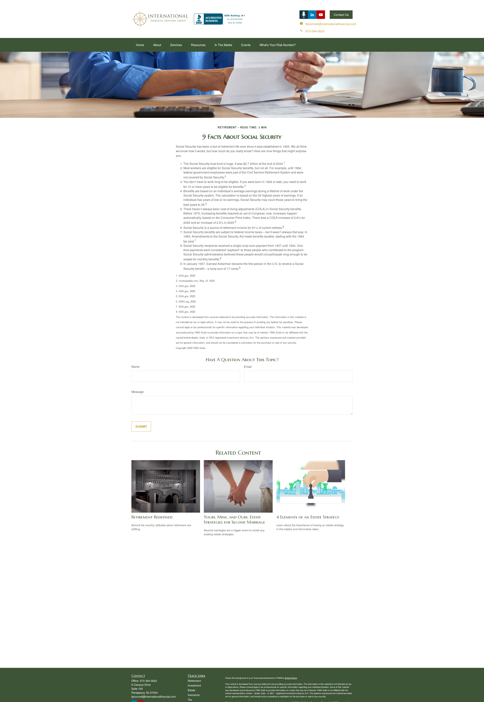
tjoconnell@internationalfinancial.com (153, 696)
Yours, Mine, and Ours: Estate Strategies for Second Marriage (234, 520)
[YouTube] (320, 14)
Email (248, 366)
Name (135, 366)
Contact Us (341, 14)
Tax (190, 699)
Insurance (194, 695)
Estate (191, 690)
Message (137, 392)
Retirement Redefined (151, 517)
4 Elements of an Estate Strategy (307, 517)
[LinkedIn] (303, 14)
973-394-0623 (148, 681)
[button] (140, 45)
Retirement (194, 681)
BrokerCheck (291, 677)
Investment (194, 685)
